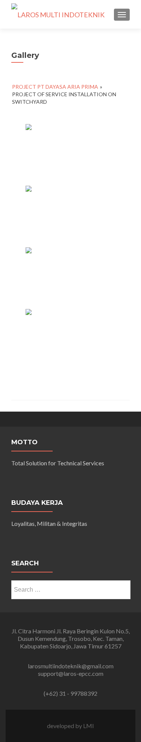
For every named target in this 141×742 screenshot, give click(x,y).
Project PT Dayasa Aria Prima (55, 86)
